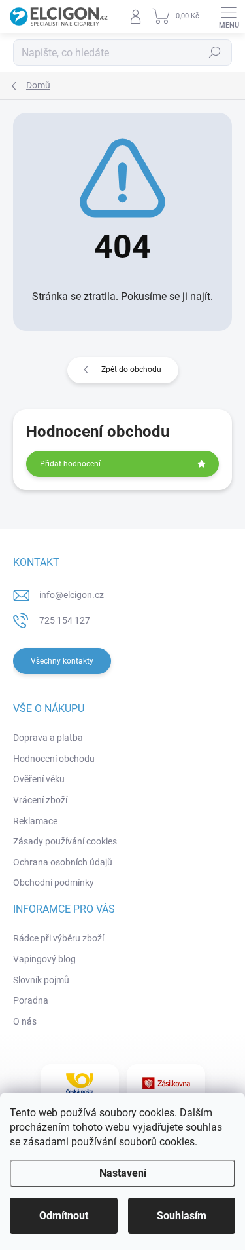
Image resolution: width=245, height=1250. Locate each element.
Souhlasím (181, 1215)
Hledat (215, 52)
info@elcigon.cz (71, 595)
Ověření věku (39, 779)
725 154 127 (64, 620)
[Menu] (228, 16)
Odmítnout (63, 1215)
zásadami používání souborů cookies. (110, 1141)
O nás (25, 1021)
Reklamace (35, 821)
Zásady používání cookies (65, 841)
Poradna (30, 1000)
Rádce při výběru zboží (58, 938)
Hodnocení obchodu (54, 758)
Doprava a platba (48, 737)
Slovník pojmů (41, 980)
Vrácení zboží (40, 800)
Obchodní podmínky (53, 882)
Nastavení (122, 1173)
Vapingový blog (44, 959)
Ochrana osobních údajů (62, 862)
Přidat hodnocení (70, 463)
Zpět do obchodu (131, 369)
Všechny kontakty (62, 661)
